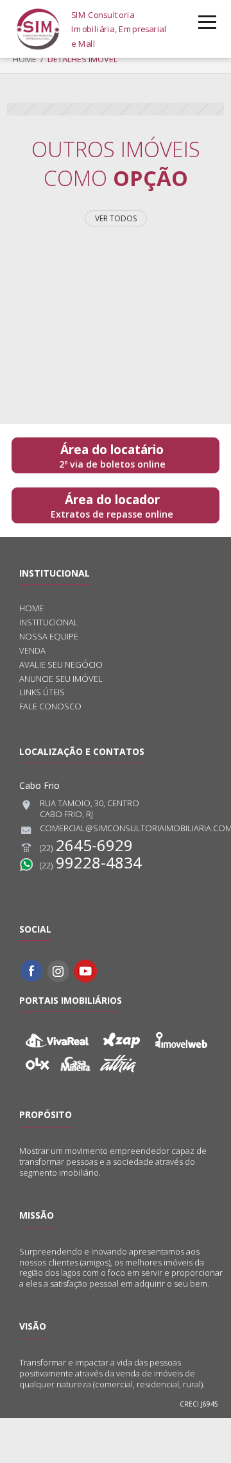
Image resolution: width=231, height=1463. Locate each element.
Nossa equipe (48, 636)
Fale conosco (50, 706)
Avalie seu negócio (61, 664)
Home (25, 59)
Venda (32, 650)
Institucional (48, 622)
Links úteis (42, 692)
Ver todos (116, 218)
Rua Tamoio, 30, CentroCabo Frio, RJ (89, 809)
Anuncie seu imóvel (61, 678)
